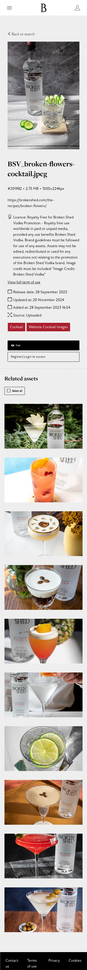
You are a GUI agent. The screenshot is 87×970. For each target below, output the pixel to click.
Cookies (75, 960)
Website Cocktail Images (48, 327)
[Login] (77, 7)
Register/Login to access (28, 357)
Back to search (23, 34)
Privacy (54, 960)
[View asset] (43, 426)
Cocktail (16, 327)
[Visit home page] (43, 7)
